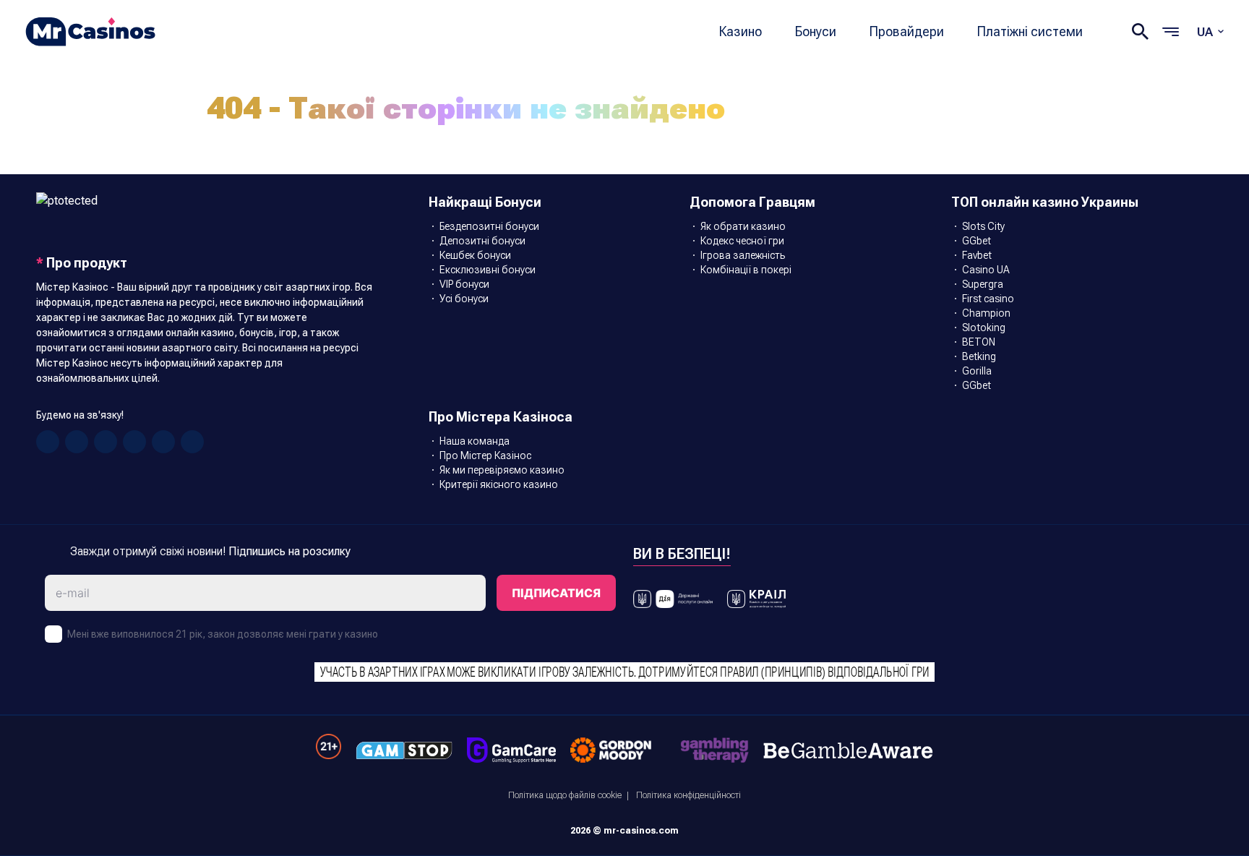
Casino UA (986, 269)
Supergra (982, 284)
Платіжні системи (1030, 31)
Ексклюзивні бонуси (487, 269)
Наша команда (474, 441)
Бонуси (815, 31)
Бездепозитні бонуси (489, 226)
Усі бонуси (464, 298)
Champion (986, 313)
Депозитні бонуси (482, 241)
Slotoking (983, 327)
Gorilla (977, 371)
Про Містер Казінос (485, 455)
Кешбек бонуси (475, 255)
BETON (978, 342)
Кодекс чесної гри (742, 241)
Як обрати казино (743, 226)
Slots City (983, 226)
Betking (979, 356)
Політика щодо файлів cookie (565, 795)
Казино (740, 31)
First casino (988, 298)
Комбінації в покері (745, 269)
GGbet (976, 241)
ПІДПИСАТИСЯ (556, 593)
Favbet (977, 255)
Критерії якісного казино (498, 484)
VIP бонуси (464, 284)
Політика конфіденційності (688, 795)
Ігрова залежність (742, 255)
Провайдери (907, 31)
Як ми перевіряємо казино (502, 470)
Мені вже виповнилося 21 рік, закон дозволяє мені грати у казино (222, 634)
